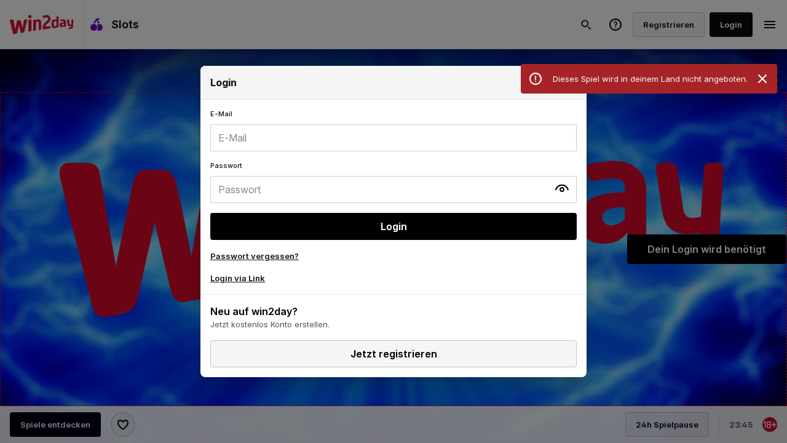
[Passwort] (393, 182)
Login (394, 226)
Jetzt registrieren (393, 354)
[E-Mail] (393, 130)
